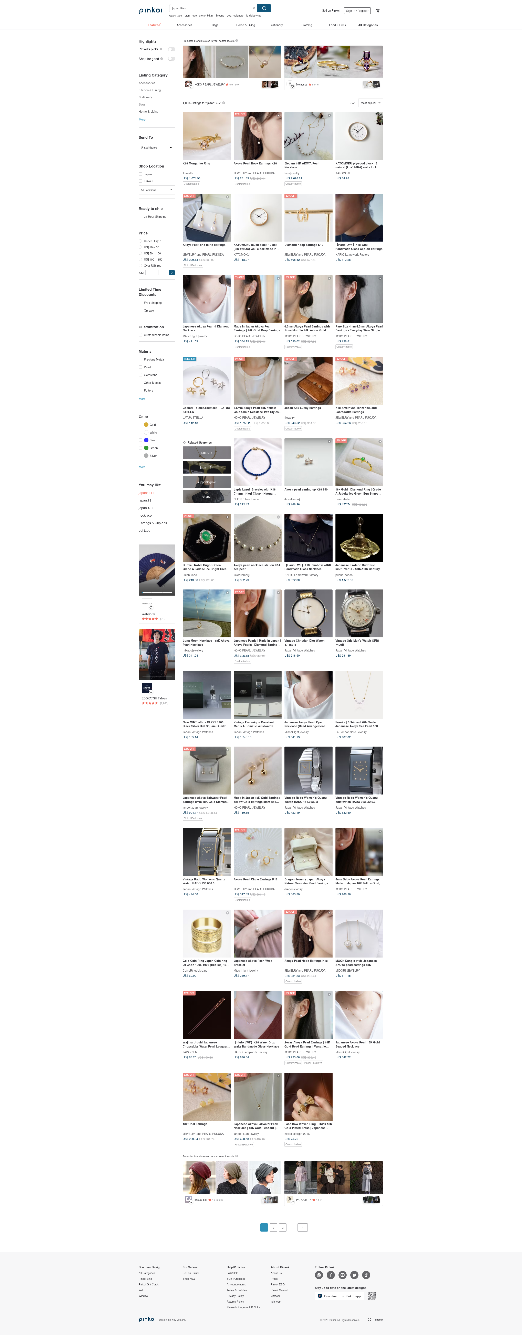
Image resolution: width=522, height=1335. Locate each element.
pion (187, 15)
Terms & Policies (237, 1290)
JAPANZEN (190, 1052)
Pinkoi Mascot (279, 1290)
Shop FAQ (189, 1278)
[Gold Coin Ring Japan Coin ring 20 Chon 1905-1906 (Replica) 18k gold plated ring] (207, 934)
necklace (145, 515)
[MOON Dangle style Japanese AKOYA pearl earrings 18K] (359, 934)
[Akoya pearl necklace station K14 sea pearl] (258, 538)
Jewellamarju (292, 499)
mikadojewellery (193, 650)
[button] (172, 272)
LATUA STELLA (193, 417)
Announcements (236, 1284)
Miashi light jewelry (195, 336)
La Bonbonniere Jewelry (351, 732)
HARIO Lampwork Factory (352, 254)
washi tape (175, 15)
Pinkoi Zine (145, 1278)
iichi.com (276, 1301)
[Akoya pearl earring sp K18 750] (308, 462)
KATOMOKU (343, 173)
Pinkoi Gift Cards (149, 1284)
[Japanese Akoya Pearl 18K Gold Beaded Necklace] (359, 1015)
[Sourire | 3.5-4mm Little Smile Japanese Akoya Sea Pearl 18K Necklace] (359, 695)
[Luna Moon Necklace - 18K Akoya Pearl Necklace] (207, 613)
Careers (275, 1295)
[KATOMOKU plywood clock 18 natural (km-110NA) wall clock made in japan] (359, 136)
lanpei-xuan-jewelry (195, 807)
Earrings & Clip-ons (153, 522)
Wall (141, 1290)
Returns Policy (235, 1301)
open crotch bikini (202, 15)
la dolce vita (253, 15)
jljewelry (289, 417)
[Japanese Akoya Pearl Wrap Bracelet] (258, 934)
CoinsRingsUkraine (195, 970)
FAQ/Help (232, 1273)
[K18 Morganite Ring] (207, 136)
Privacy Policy (235, 1295)
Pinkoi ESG (278, 1284)
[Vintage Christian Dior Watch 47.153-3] (308, 613)
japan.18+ (146, 507)
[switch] (157, 49)
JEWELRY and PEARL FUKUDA (254, 173)
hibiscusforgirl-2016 (297, 1133)
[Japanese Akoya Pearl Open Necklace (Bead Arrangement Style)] (308, 695)
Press (274, 1278)
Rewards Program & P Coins (244, 1307)
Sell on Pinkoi (331, 10)
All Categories (147, 1273)
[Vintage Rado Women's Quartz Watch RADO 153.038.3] (207, 852)
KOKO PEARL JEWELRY (249, 336)
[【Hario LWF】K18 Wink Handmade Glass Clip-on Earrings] (359, 218)
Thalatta (188, 173)
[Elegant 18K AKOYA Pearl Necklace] (308, 136)
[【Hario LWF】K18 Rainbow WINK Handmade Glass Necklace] (308, 538)
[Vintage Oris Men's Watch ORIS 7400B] (359, 613)
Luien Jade (342, 499)
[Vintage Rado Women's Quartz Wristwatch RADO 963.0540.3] (359, 771)
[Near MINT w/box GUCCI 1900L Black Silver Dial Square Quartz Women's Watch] (207, 695)
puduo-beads (344, 575)
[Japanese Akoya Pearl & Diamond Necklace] (207, 299)
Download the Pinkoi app (342, 1296)
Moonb (220, 15)
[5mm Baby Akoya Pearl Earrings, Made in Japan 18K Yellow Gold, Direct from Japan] (359, 852)
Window (143, 1295)
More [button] (142, 119)
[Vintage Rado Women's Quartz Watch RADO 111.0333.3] (308, 771)
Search (264, 8)
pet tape (144, 530)
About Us (276, 1273)
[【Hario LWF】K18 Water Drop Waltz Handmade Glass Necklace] (258, 1015)
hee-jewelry (291, 173)
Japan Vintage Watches (299, 650)
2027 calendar (235, 15)
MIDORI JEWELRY (347, 970)
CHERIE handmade (246, 499)
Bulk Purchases (236, 1278)
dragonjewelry (293, 889)
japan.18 (145, 500)
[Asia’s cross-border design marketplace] (150, 10)
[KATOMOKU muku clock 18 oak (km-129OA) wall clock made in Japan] (258, 218)
